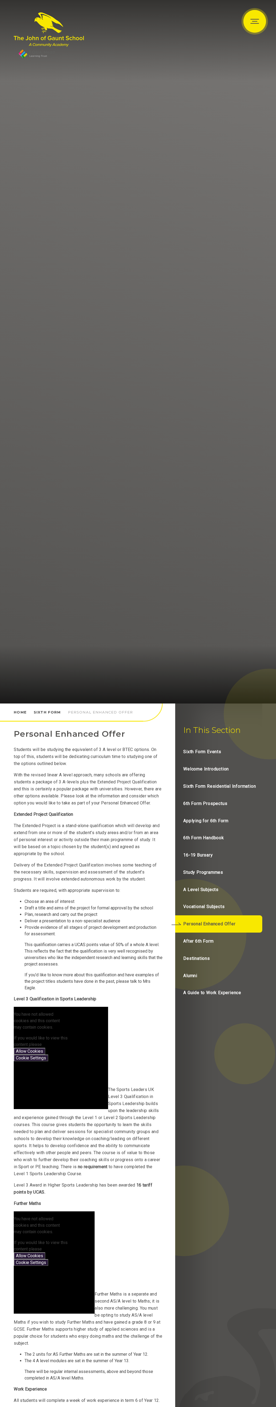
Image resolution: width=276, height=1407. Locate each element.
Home (20, 712)
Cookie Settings (31, 1058)
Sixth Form (47, 712)
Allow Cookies (29, 1051)
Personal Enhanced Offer (100, 712)
